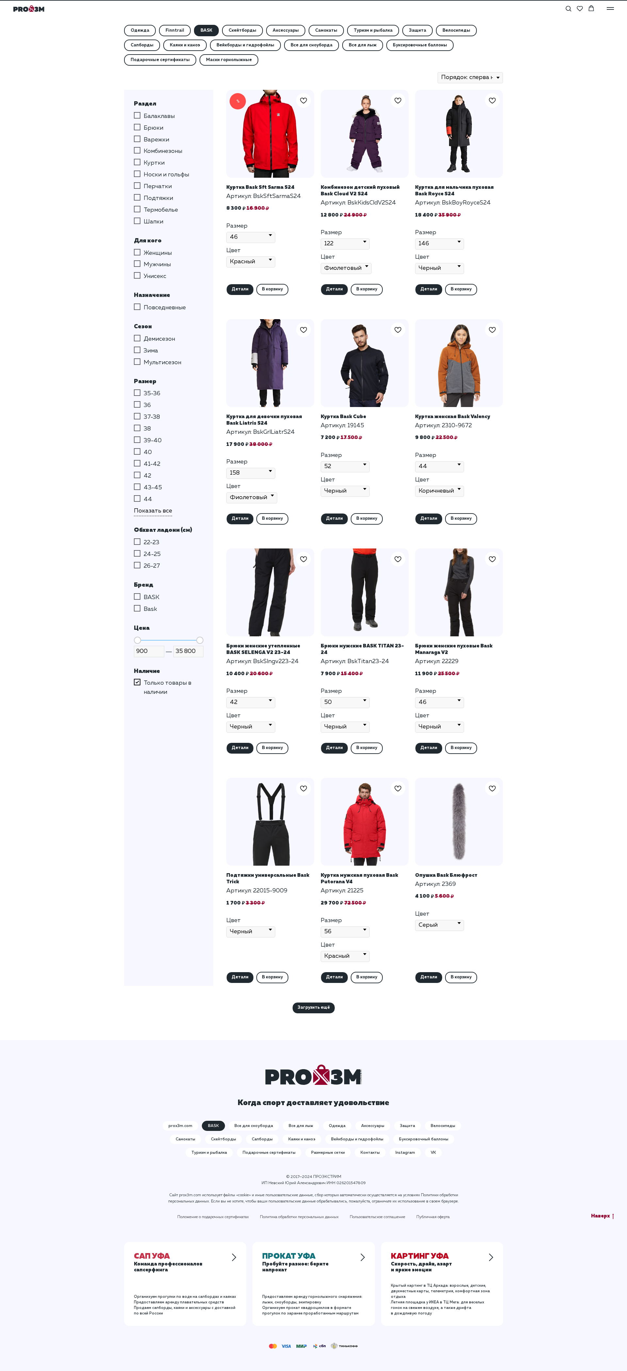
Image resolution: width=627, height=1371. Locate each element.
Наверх (600, 1216)
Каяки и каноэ (185, 45)
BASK (206, 30)
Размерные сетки (328, 1153)
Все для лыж (363, 45)
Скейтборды (242, 30)
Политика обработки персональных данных (299, 1217)
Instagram (405, 1153)
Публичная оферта (433, 1217)
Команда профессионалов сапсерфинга (168, 1263)
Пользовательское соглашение (377, 1217)
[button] (568, 8)
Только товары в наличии (167, 687)
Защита (417, 30)
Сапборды (142, 45)
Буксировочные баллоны (420, 45)
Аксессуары (286, 30)
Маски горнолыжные (229, 60)
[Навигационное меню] (610, 8)
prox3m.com (180, 1126)
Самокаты (326, 30)
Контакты (370, 1153)
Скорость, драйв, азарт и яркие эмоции (421, 1263)
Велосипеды (456, 30)
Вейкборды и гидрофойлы (245, 45)
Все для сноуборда (311, 45)
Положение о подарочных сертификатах (213, 1217)
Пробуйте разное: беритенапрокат (295, 1263)
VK (433, 1153)
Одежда (140, 30)
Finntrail (175, 30)
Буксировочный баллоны (423, 1139)
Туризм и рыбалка (373, 30)
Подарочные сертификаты (160, 60)
